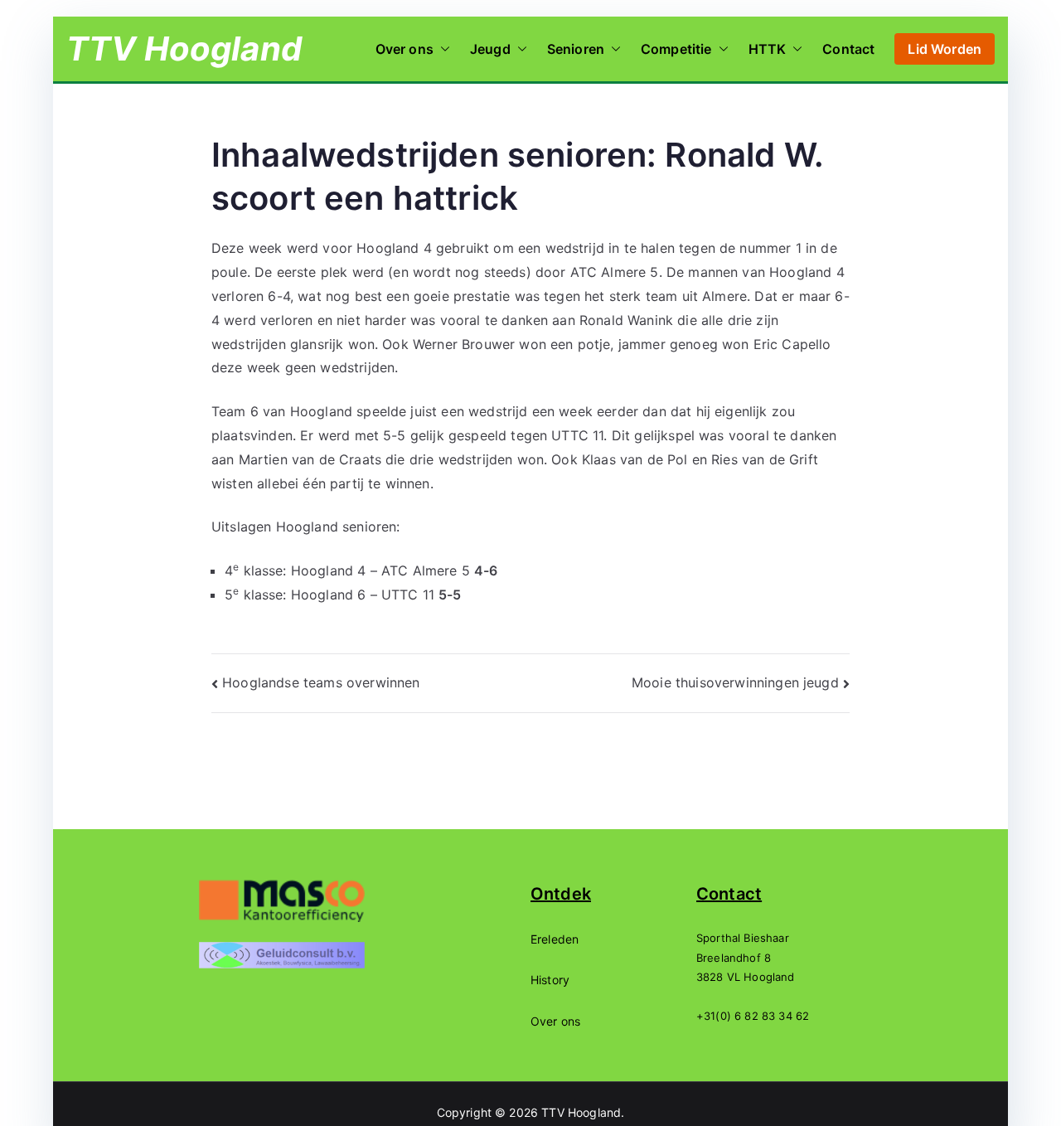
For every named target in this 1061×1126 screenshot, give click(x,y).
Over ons (404, 49)
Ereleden (554, 939)
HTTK (768, 49)
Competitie (676, 49)
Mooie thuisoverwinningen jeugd (735, 682)
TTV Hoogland (184, 48)
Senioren (575, 49)
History (549, 980)
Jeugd (490, 49)
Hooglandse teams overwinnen (320, 682)
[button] (442, 49)
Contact (848, 49)
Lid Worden (944, 49)
